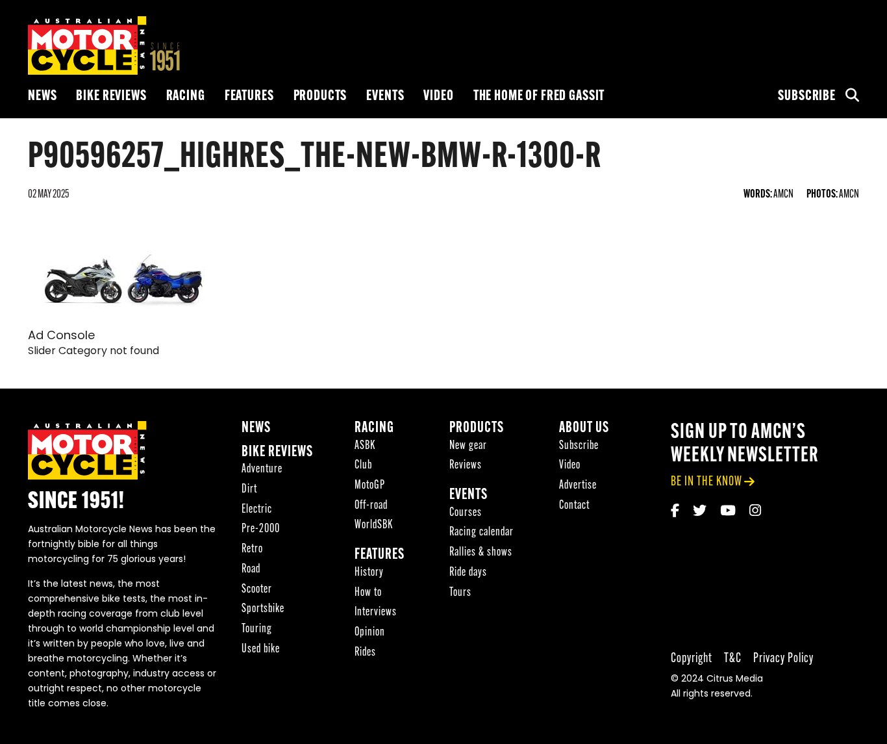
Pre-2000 (261, 529)
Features (249, 96)
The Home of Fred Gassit (539, 96)
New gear (468, 446)
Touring (257, 629)
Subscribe (807, 96)
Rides (365, 653)
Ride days (468, 573)
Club (363, 465)
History (369, 573)
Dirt (249, 489)
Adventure (262, 469)
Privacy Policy (783, 658)
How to (368, 593)
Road (251, 569)
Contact (574, 506)
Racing (185, 96)
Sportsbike (263, 609)
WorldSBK (374, 525)
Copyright (691, 658)
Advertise (578, 486)
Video (438, 96)
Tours (460, 593)
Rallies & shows (480, 552)
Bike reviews (111, 96)
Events (385, 96)
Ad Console (61, 336)
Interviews (376, 612)
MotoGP (370, 486)
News (42, 96)
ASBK (365, 446)
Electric (257, 510)
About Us (584, 428)
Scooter (257, 590)
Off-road (371, 506)
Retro (252, 549)
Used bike (261, 649)
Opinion (370, 632)
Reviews (465, 465)
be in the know (706, 482)
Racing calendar (481, 532)
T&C (733, 658)
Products (320, 96)
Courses (465, 513)
